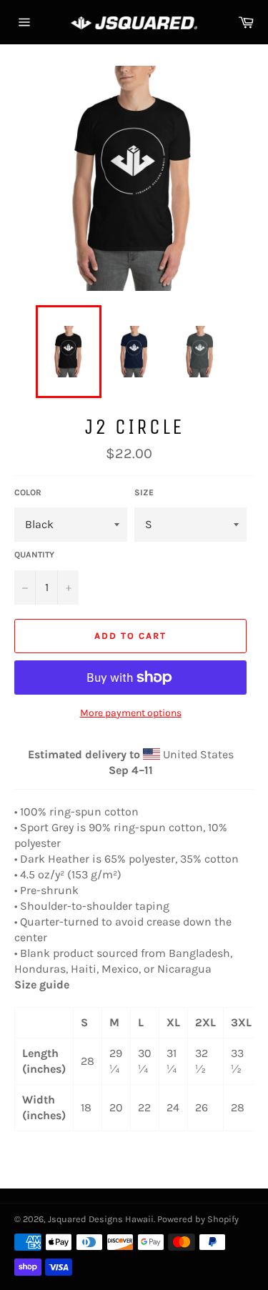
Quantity (34, 555)
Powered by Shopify (198, 1219)
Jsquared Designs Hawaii (101, 1219)
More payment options (131, 713)
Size (144, 492)
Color (27, 492)
